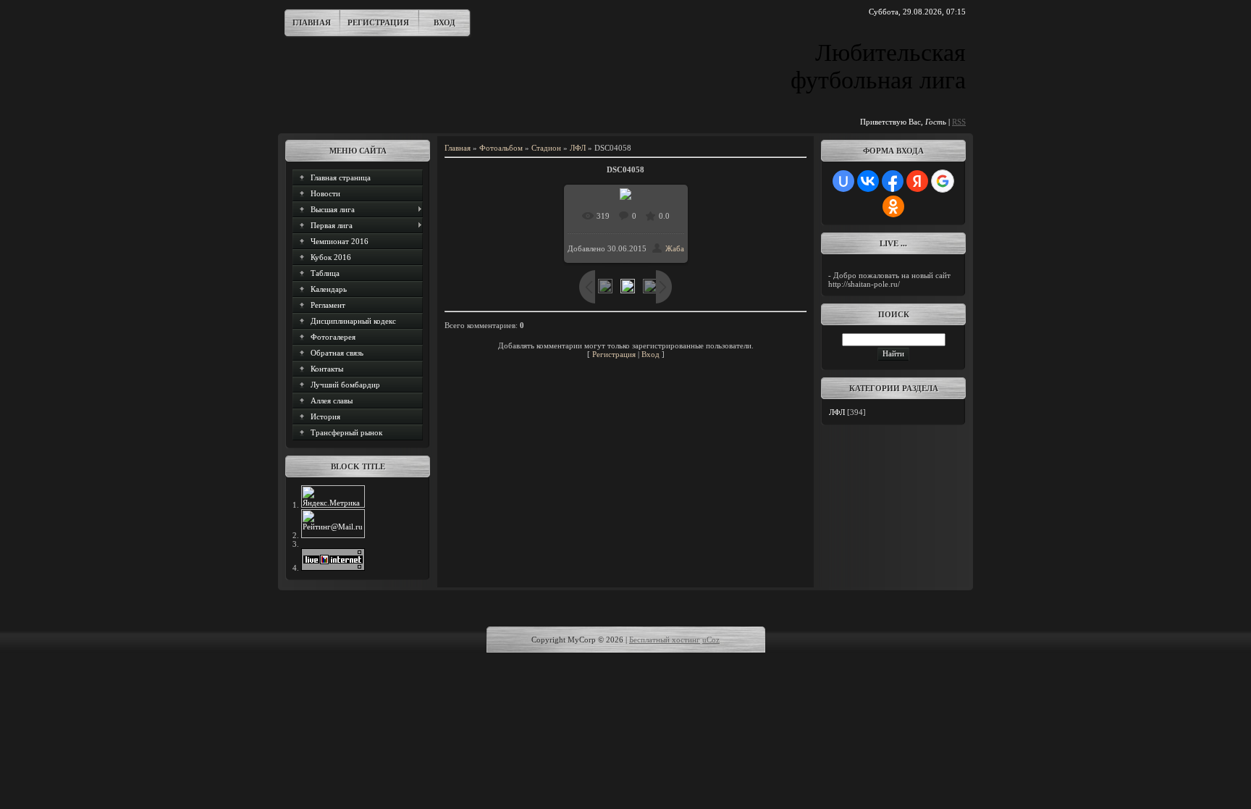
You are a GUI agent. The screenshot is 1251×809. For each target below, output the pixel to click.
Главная (311, 22)
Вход (444, 22)
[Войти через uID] (843, 181)
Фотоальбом (501, 147)
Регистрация (378, 22)
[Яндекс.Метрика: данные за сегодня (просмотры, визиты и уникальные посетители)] (333, 496)
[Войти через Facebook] (893, 181)
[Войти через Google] (942, 181)
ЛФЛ (578, 147)
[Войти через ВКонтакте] (868, 181)
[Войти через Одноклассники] (893, 206)
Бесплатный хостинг (664, 639)
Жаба (674, 248)
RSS (959, 121)
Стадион (546, 147)
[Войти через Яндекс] (917, 181)
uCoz (711, 639)
